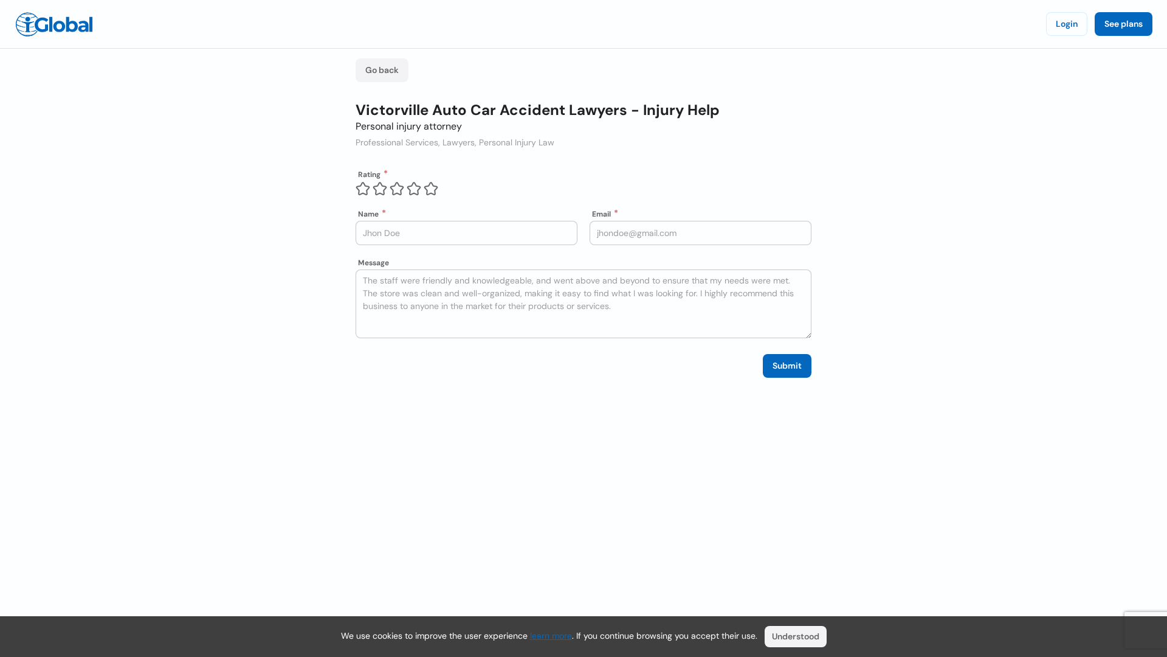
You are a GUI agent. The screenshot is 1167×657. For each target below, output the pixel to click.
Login (1067, 23)
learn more (551, 635)
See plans (1123, 23)
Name (368, 214)
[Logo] (54, 24)
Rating (369, 174)
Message (373, 263)
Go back (382, 69)
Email (601, 214)
